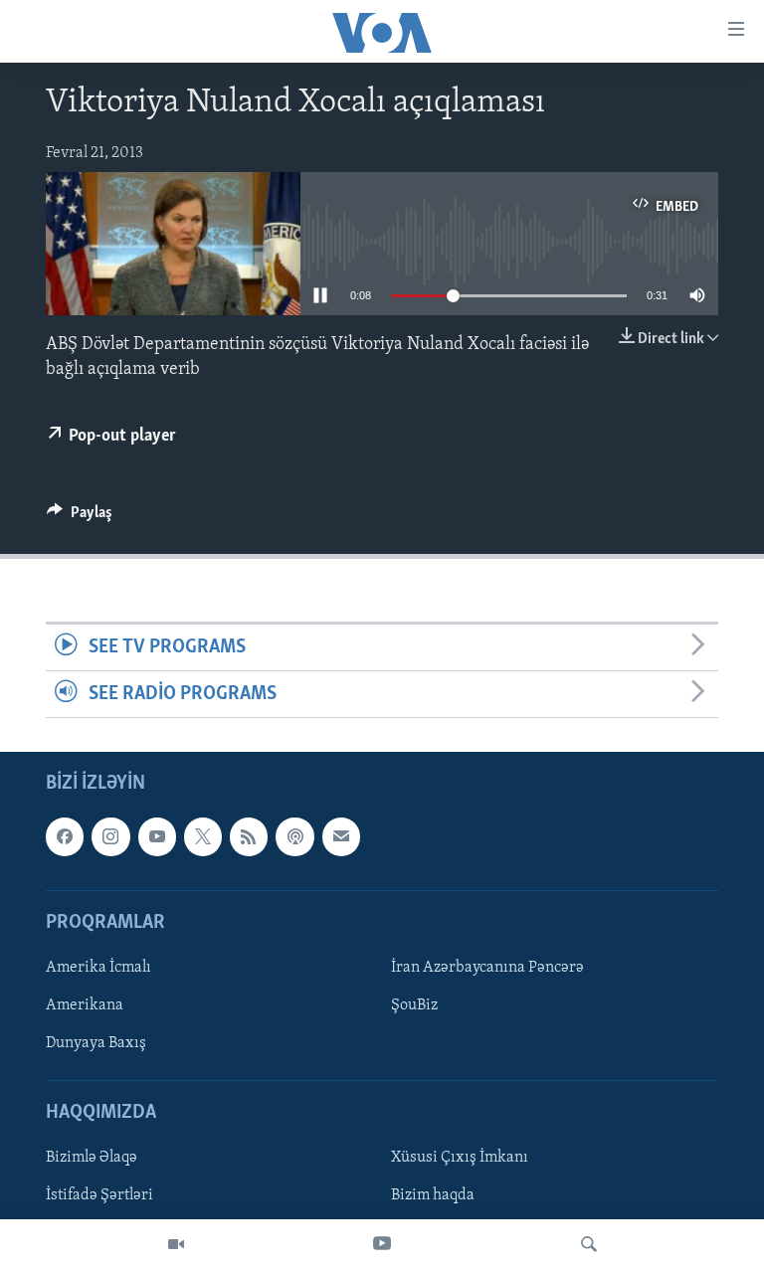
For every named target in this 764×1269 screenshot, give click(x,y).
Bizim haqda (433, 1196)
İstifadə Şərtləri (99, 1196)
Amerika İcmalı (98, 968)
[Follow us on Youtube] (157, 837)
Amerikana (84, 1005)
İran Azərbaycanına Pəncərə (487, 968)
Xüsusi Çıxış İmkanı (459, 1159)
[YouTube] (382, 1244)
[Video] (176, 1244)
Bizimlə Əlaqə (91, 1159)
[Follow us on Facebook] (65, 837)
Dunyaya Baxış (96, 1043)
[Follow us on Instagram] (110, 837)
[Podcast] (294, 837)
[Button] (79, 517)
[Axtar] (589, 1244)
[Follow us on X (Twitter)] (203, 837)
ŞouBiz (414, 1005)
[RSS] (249, 837)
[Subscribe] (341, 837)
